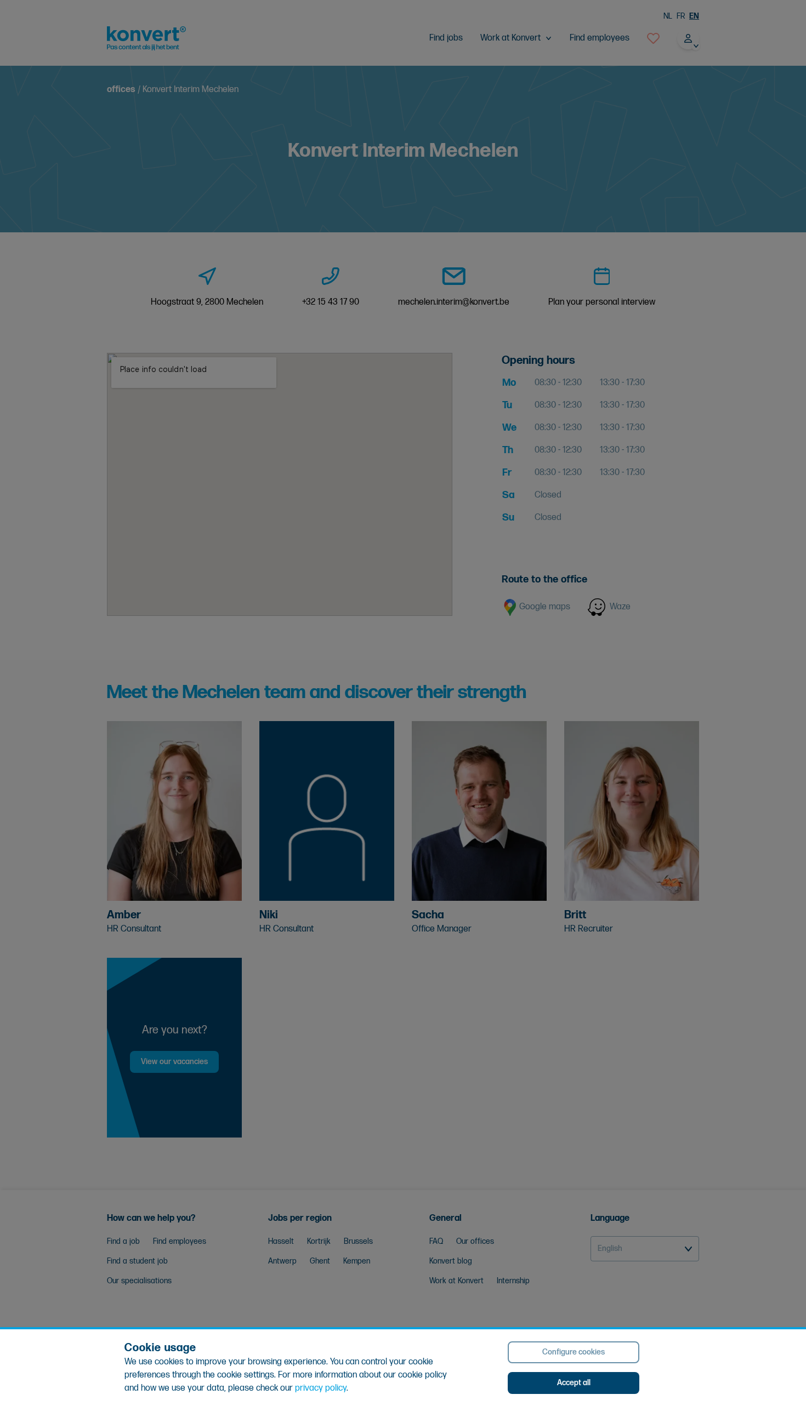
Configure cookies (573, 1352)
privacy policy (321, 1388)
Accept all (574, 1382)
